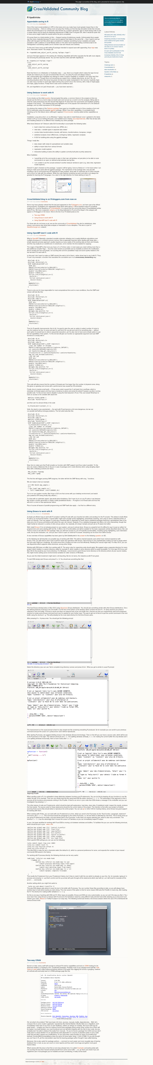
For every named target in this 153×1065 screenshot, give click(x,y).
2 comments (42, 235)
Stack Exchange (34, 2)
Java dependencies (79, 119)
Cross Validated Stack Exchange (114, 19)
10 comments (46, 514)
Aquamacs (64, 608)
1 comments (43, 95)
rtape (93, 48)
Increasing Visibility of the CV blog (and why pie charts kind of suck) (114, 56)
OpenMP (35, 238)
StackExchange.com (33, 227)
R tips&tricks (107, 74)
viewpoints (107, 76)
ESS (48, 531)
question (48, 98)
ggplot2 (53, 110)
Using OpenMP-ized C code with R (45, 220)
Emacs (37, 527)
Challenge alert (108, 65)
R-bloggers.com (76, 205)
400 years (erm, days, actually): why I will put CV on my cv (114, 35)
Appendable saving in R (37, 21)
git (84, 809)
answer (82, 536)
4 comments (42, 24)
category (52, 210)
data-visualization (109, 69)
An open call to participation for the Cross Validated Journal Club (114, 51)
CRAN (87, 966)
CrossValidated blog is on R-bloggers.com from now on (51, 199)
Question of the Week (110, 72)
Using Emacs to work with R (43, 218)
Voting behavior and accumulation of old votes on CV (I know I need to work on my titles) (114, 46)
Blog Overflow (108, 24)
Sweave (42, 898)
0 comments (44, 201)
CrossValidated (55, 208)
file (49, 824)
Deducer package (53, 108)
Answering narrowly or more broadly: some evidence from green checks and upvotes (114, 40)
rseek (35, 969)
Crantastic (80, 1048)
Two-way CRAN (39, 215)
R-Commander (68, 112)
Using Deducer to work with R (40, 92)
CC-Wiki (41, 1061)
